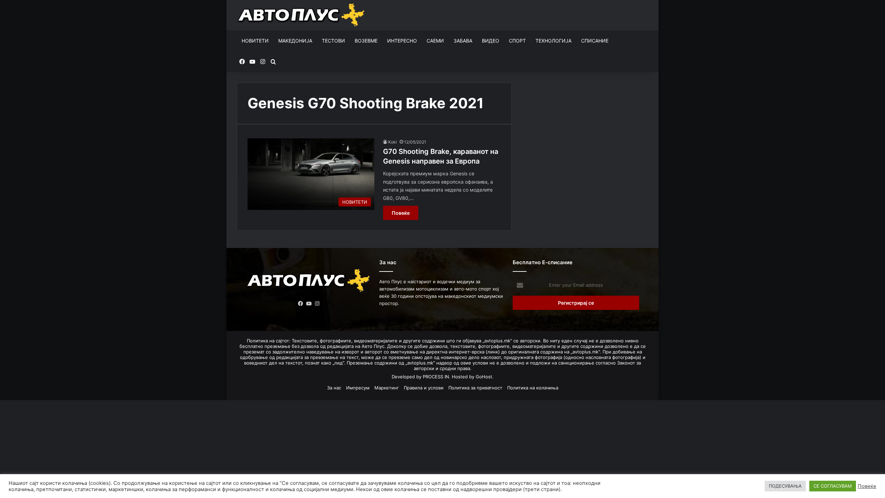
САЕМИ (435, 41)
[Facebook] (301, 303)
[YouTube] (309, 303)
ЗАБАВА (463, 41)
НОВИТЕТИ (255, 41)
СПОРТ (517, 41)
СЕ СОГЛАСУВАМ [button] (832, 486)
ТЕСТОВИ (333, 41)
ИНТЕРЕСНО (402, 41)
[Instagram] (317, 303)
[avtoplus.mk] (302, 15)
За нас (334, 387)
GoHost (484, 376)
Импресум (358, 387)
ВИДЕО (490, 41)
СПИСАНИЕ (594, 41)
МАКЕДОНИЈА (295, 41)
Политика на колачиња (532, 387)
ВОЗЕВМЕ (366, 41)
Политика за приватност (475, 387)
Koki (392, 142)
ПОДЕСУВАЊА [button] (785, 486)
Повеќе (401, 213)
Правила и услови (424, 387)
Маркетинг (386, 387)
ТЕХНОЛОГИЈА (553, 41)
